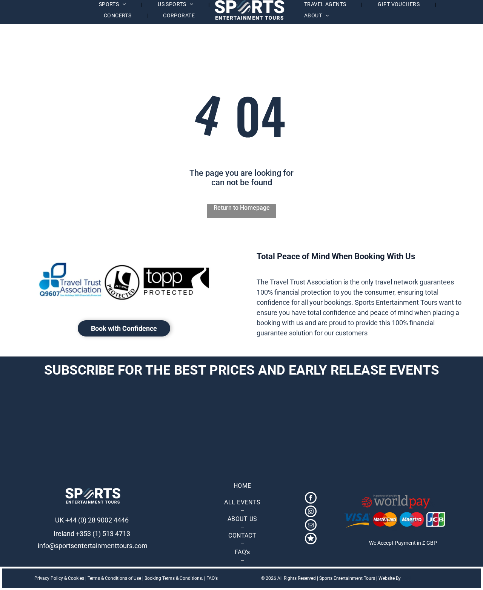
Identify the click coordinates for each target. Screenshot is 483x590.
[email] (311, 526)
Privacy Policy (48, 578)
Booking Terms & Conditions (173, 578)
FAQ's (212, 578)
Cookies (76, 578)
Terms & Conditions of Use (114, 578)
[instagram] (311, 512)
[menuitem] (113, 4)
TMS (406, 578)
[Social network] (311, 539)
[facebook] (311, 498)
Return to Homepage (242, 207)
